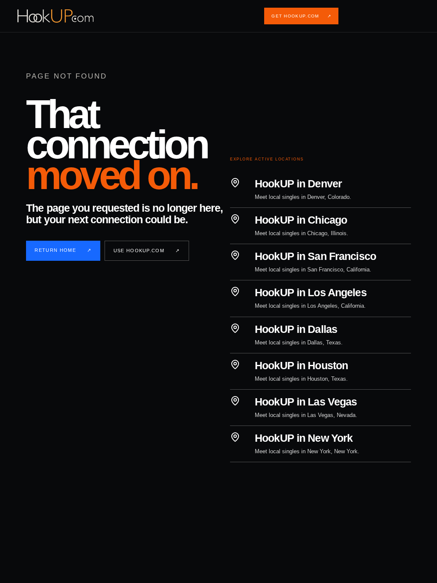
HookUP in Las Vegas (306, 402)
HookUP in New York (304, 438)
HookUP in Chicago (301, 220)
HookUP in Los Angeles (311, 292)
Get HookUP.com (301, 16)
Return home (63, 250)
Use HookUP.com (147, 250)
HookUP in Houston (301, 365)
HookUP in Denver (298, 183)
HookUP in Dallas (296, 329)
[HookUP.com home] (62, 16)
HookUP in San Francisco (315, 256)
